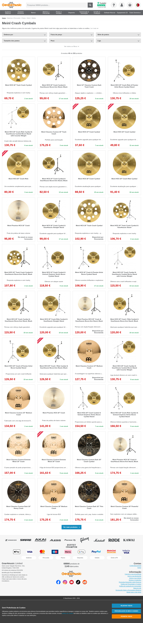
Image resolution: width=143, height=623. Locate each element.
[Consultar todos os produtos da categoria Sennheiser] (12, 540)
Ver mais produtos (70, 527)
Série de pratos (103, 34)
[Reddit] (85, 584)
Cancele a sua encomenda (133, 574)
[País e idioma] (138, 5)
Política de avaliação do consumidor (130, 586)
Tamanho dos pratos (12, 41)
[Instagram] (65, 584)
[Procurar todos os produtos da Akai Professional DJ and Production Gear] (42, 540)
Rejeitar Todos (126, 606)
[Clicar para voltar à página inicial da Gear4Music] (12, 5)
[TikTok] (78, 584)
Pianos (63, 558)
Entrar (139, 567)
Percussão (46, 558)
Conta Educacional (135, 565)
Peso (53, 41)
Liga (99, 41)
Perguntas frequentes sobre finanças (130, 582)
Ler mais (93, 28)
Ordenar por (8, 34)
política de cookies (67, 613)
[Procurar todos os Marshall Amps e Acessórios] (101, 540)
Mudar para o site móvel (134, 592)
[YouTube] (71, 584)
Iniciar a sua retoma (135, 578)
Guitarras (29, 558)
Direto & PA (114, 558)
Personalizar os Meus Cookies (126, 611)
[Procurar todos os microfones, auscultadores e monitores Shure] (27, 540)
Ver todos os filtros (70, 46)
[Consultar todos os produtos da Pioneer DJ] (71, 540)
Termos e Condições (135, 580)
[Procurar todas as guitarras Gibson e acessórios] (86, 540)
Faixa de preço (56, 34)
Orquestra (80, 558)
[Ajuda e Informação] (114, 5)
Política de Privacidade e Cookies (131, 584)
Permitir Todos (126, 616)
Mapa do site (137, 588)
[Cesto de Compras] (130, 5)
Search (90, 5)
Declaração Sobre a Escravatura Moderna (128, 590)
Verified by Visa (126, 552)
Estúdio (97, 558)
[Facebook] (58, 584)
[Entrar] (122, 5)
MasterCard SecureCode (111, 552)
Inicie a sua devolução (134, 576)
